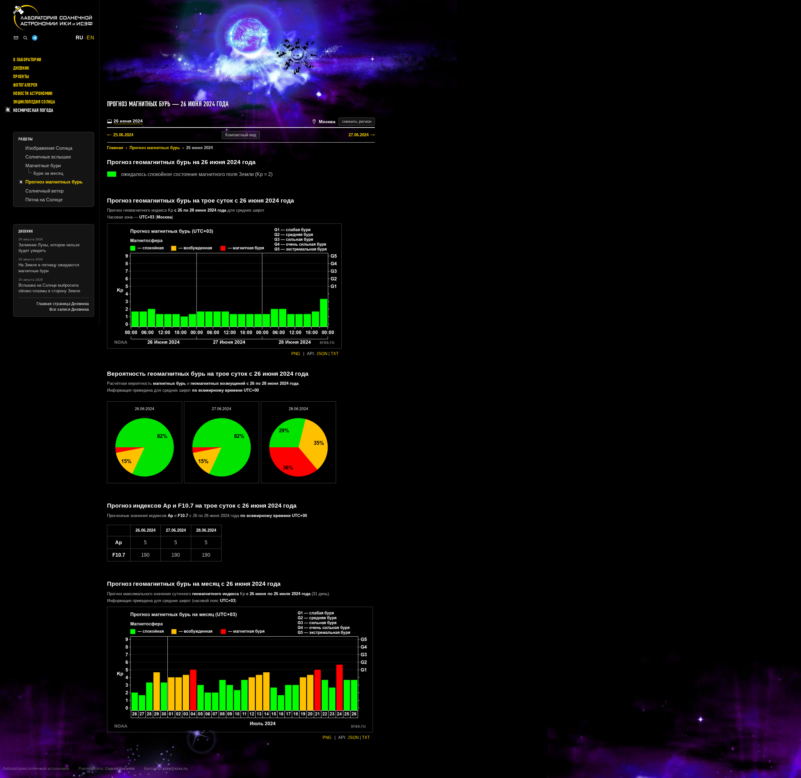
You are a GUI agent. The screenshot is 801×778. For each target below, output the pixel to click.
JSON (321, 353)
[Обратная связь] (16, 38)
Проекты (21, 76)
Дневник (21, 68)
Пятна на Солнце (44, 199)
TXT (335, 353)
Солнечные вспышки (48, 156)
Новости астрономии (33, 93)
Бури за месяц (48, 173)
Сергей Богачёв (120, 768)
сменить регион (356, 121)
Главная (115, 147)
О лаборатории (27, 60)
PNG (295, 353)
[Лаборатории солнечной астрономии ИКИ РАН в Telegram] (35, 38)
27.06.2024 (359, 135)
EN (90, 37)
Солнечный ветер (44, 190)
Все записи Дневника (69, 309)
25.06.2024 (123, 135)
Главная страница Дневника (63, 304)
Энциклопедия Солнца (34, 102)
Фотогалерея (25, 85)
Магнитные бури (43, 165)
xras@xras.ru (175, 768)
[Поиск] (25, 38)
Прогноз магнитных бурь (155, 147)
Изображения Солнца (48, 148)
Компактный (240, 135)
